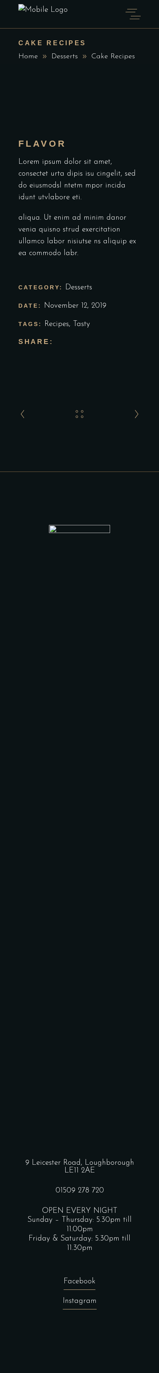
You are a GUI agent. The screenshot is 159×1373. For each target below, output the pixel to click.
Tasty (81, 324)
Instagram (80, 1301)
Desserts (64, 56)
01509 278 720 (79, 1190)
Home (28, 56)
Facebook (79, 1281)
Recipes (56, 324)
